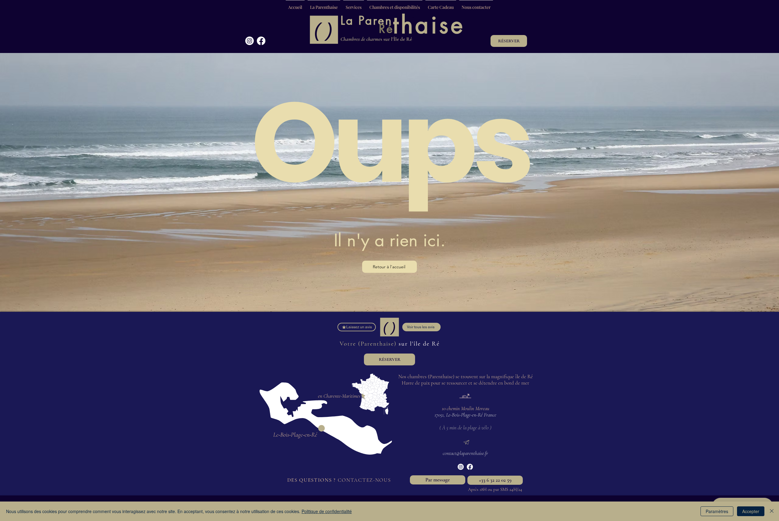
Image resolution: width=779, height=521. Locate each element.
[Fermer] (771, 511)
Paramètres (717, 511)
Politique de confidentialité (327, 511)
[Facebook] (261, 41)
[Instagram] (249, 41)
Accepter (750, 511)
